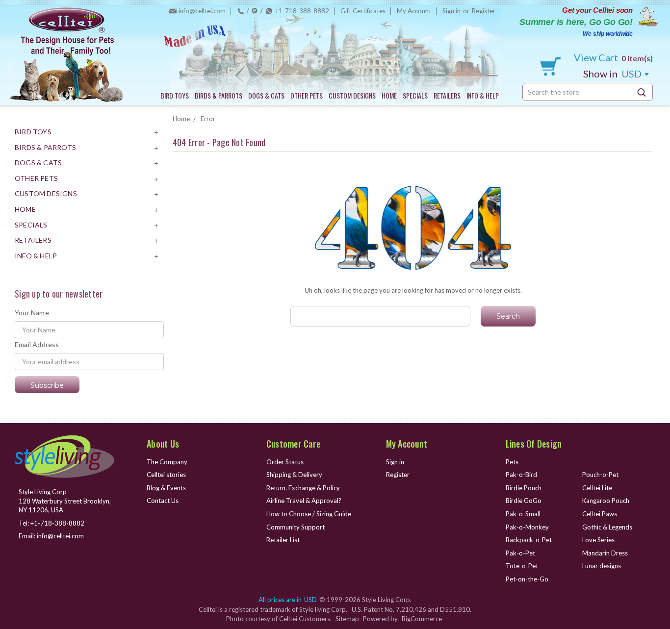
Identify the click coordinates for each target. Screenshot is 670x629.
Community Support (295, 527)
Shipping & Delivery (294, 474)
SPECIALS (415, 95)
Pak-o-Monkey (527, 527)
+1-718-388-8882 (302, 10)
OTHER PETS (306, 95)
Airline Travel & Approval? (303, 500)
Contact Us (163, 500)
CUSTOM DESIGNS (352, 95)
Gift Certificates (363, 10)
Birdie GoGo (523, 500)
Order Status (285, 462)
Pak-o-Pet (520, 553)
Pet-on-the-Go (527, 579)
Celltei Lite (597, 488)
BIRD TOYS (174, 95)
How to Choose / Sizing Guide (308, 514)
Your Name (32, 312)
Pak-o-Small (523, 514)
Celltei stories (166, 474)
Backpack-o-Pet (529, 540)
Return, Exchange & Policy (303, 488)
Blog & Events (166, 488)
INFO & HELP (482, 95)
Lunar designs (601, 566)
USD (613, 73)
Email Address (37, 344)
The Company (167, 462)
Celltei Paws (599, 514)
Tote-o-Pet (522, 566)
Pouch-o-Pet (600, 474)
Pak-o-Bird (521, 474)
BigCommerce (422, 619)
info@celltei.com (202, 10)
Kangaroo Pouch (605, 500)
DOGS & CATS (266, 95)
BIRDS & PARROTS (218, 95)
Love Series (598, 540)
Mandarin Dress (605, 553)
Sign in (451, 10)
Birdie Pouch (523, 488)
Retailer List (283, 540)
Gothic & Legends (607, 527)
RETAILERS (447, 95)
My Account (414, 10)
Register (483, 10)
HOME (389, 95)
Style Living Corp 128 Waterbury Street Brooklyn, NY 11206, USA (65, 501)
